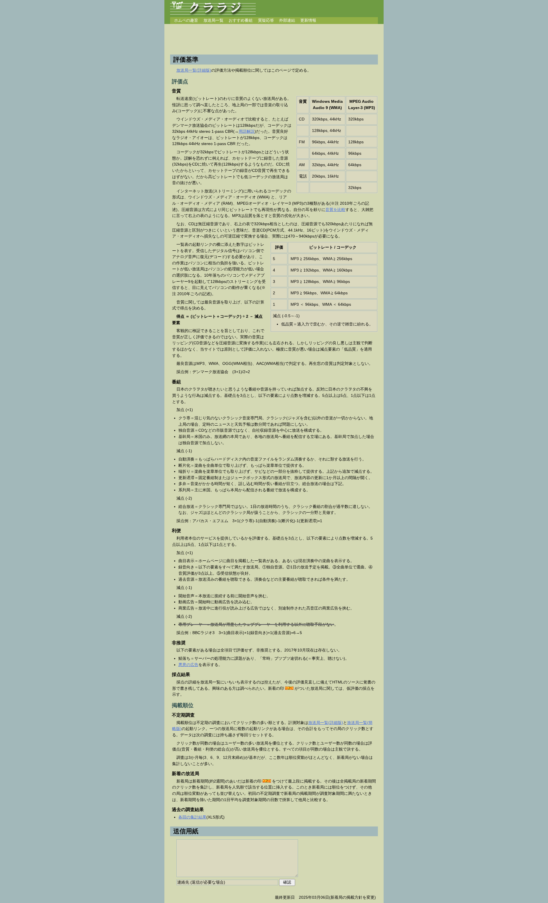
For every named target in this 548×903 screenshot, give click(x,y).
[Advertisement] (274, 40)
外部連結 (287, 20)
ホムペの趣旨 (186, 20)
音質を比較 (335, 209)
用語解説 (247, 131)
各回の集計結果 (192, 817)
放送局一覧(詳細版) (193, 70)
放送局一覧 (213, 20)
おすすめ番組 (241, 20)
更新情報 (308, 20)
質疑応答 (266, 20)
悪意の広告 (188, 664)
